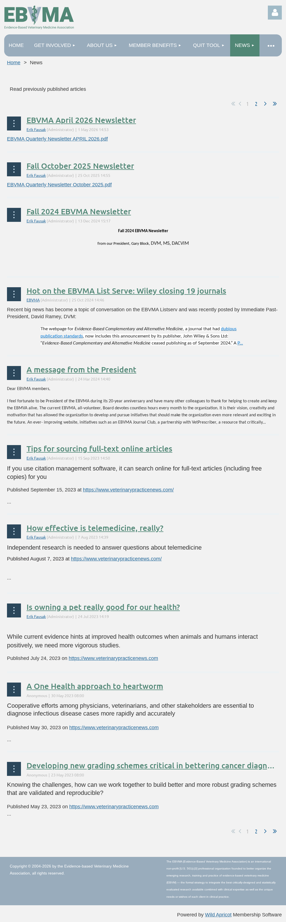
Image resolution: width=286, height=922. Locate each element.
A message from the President (81, 369)
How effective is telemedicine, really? (95, 528)
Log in (275, 13)
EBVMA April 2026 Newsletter (81, 120)
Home (13, 62)
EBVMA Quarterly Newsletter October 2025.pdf (59, 184)
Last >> (275, 103)
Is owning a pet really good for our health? (103, 607)
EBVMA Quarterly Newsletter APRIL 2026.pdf (57, 139)
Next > (265, 103)
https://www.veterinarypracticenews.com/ (128, 490)
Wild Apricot (218, 915)
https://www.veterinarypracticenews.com (113, 658)
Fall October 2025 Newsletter (80, 165)
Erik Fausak (36, 129)
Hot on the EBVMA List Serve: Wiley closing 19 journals (126, 290)
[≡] (270, 45)
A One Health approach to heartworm (95, 686)
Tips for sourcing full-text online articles (99, 448)
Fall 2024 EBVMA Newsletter (79, 211)
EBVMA (33, 299)
